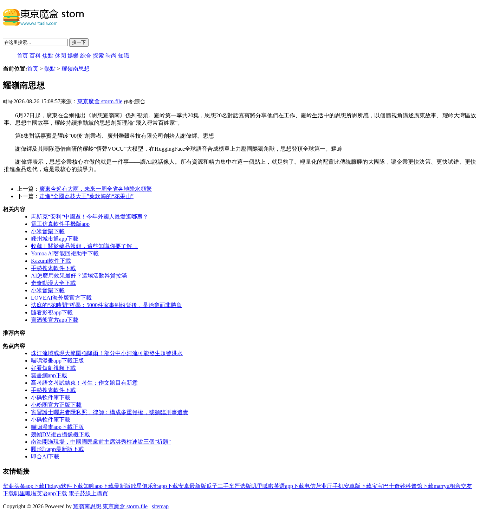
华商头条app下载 (24, 486)
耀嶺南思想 (75, 69)
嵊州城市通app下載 (54, 239)
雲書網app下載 (49, 375)
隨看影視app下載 (52, 312)
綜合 (85, 56)
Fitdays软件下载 (64, 486)
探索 (98, 56)
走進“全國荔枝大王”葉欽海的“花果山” (86, 196)
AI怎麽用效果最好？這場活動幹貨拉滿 (79, 276)
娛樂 (73, 56)
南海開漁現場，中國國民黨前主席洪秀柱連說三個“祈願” (101, 442)
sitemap (160, 506)
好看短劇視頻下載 (53, 368)
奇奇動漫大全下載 (53, 283)
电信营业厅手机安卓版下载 (338, 486)
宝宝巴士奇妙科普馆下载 (403, 486)
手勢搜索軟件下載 (53, 268)
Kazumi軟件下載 (51, 261)
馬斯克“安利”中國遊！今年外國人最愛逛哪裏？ (89, 217)
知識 (123, 56)
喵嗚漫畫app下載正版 (57, 361)
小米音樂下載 (48, 231)
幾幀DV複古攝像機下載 (60, 434)
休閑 (60, 56)
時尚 (111, 56)
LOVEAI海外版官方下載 (61, 298)
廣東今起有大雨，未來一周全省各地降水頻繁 (95, 189)
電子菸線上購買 (88, 493)
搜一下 (79, 42)
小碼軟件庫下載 (50, 397)
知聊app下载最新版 (107, 486)
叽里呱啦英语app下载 (277, 486)
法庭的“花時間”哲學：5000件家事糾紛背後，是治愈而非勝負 (106, 305)
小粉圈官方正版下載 (56, 405)
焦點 (47, 56)
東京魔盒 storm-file (99, 101)
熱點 (50, 69)
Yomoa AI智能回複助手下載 (65, 253)
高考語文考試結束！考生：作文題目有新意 (84, 383)
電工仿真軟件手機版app (60, 224)
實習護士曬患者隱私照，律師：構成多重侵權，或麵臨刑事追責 (109, 412)
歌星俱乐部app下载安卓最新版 (168, 486)
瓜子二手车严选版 (228, 486)
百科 (35, 56)
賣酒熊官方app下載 (54, 320)
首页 (22, 56)
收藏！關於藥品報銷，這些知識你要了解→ (84, 246)
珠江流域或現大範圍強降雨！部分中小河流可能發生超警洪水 (107, 353)
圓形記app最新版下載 (57, 449)
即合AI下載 (45, 456)
